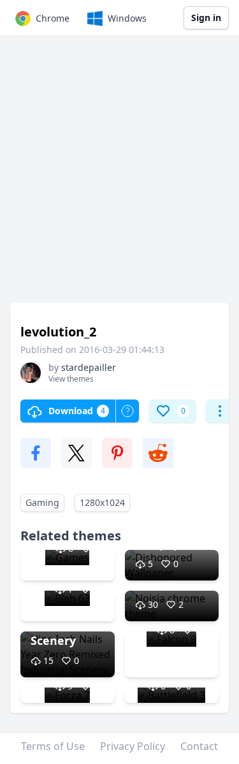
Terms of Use (53, 746)
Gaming (42, 502)
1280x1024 (102, 502)
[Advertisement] (119, 175)
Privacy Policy (132, 746)
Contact (199, 746)
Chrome (52, 18)
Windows (127, 18)
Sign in (206, 17)
